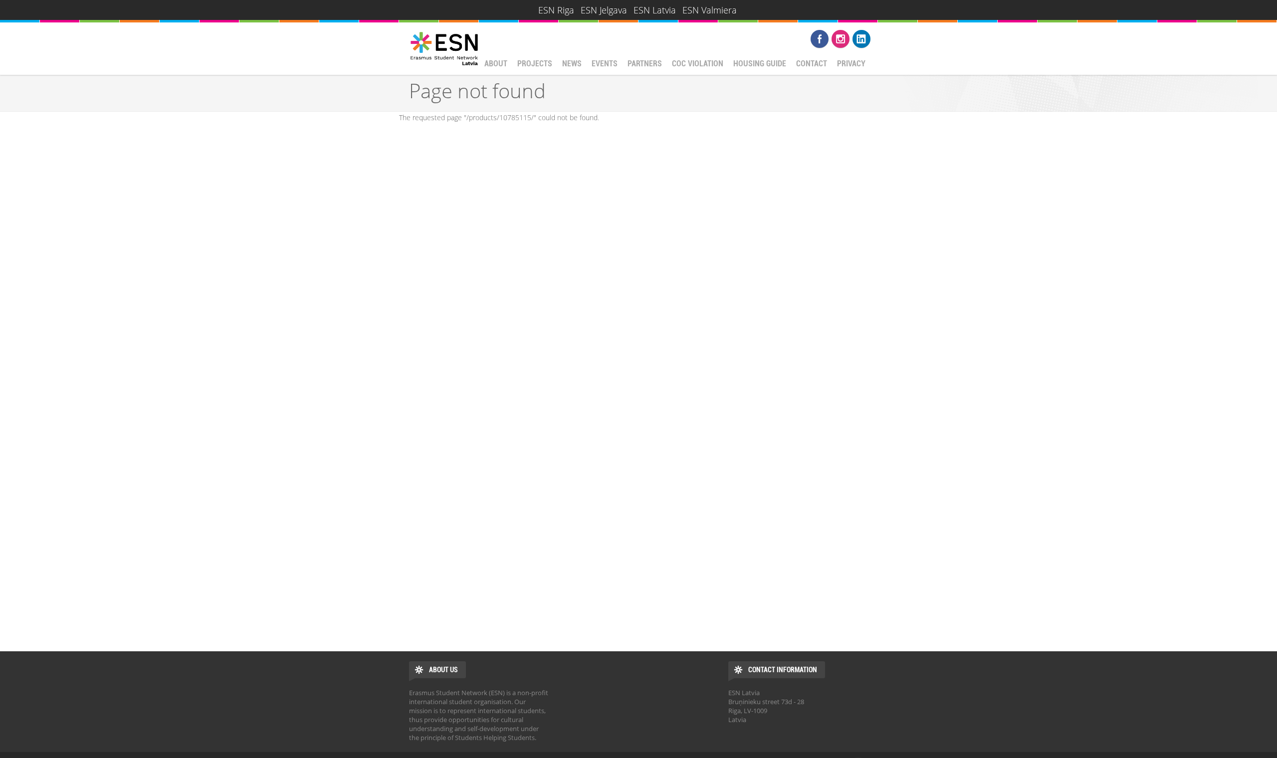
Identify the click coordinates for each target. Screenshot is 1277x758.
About (495, 63)
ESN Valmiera (709, 10)
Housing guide (759, 63)
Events (605, 63)
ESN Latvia (655, 10)
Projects (534, 63)
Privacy (851, 63)
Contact (811, 63)
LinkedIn (861, 39)
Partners (645, 63)
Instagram (841, 39)
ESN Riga (556, 10)
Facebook (820, 39)
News (572, 63)
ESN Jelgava (604, 10)
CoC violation (697, 63)
